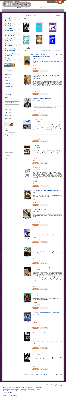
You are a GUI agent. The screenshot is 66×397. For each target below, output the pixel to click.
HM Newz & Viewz (8, 109)
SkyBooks (6, 80)
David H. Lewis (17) (10, 30)
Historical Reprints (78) (11, 37)
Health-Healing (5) (10, 35)
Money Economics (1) (11, 42)
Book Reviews (38, 387)
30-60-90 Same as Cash (7, 392)
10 (41, 54)
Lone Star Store (8, 116)
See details (27, 65)
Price (56, 50)
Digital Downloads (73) (11, 32)
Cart (11, 10)
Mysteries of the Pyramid (37, 352)
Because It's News (8, 112)
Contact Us (18, 10)
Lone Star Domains (8, 118)
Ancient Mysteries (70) (11, 22)
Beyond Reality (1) (10, 25)
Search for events (8, 94)
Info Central (7, 106)
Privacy (38, 389)
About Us (11, 387)
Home (5, 10)
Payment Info (17, 387)
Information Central (42, 10)
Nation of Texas (8, 115)
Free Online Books (16, 390)
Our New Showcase (29, 10)
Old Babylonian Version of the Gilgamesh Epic (42, 98)
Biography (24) (9, 27)
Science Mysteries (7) (11, 48)
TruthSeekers (7, 83)
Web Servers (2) (10, 60)
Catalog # (48, 50)
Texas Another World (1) (11, 53)
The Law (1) (9, 58)
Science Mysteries (28, 15)
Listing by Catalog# (31, 389)
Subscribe (11, 152)
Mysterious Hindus (36, 293)
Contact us (5, 387)
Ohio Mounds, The (36, 145)
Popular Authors (10, 47)
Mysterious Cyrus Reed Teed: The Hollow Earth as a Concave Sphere (46, 312)
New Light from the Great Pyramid (39, 209)
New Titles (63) (9, 18)
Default (59, 50)
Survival (8, 52)
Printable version (58, 15)
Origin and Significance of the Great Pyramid (42, 56)
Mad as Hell (7, 110)
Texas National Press (9, 86)
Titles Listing (23, 389)
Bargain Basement (8, 102)
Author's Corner (6, 389)
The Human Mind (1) (11, 57)
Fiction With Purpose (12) (12, 33)
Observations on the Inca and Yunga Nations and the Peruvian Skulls (46, 190)
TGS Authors (9, 20)
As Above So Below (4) (11, 23)
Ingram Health (7, 77)
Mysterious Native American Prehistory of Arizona (42, 267)
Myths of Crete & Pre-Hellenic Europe (40, 246)
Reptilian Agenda (8, 107)
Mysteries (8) (9, 43)
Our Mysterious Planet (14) (12, 45)
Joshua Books (7, 75)
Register (55, 1)
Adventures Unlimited (9, 78)
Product (53, 50)
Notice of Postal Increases (27, 390)
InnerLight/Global (8, 74)
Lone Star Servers (8, 120)
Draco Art (6, 113)
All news (6, 152)
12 (44, 54)
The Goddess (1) (10, 55)
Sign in (50, 1)
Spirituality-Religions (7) (11, 50)
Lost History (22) (10, 40)
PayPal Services (31, 387)
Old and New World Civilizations (39, 119)
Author (6, 85)
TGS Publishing (8, 72)
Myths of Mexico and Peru (38, 229)
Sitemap (6, 97)
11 (43, 54)
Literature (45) (9, 38)
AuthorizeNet (24, 387)
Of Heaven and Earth (37, 167)
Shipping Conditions (15, 389)
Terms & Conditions (7, 390)
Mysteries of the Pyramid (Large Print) (40, 332)
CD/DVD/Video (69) (10, 28)
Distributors (7, 81)
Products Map (7, 99)
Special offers (7, 96)
